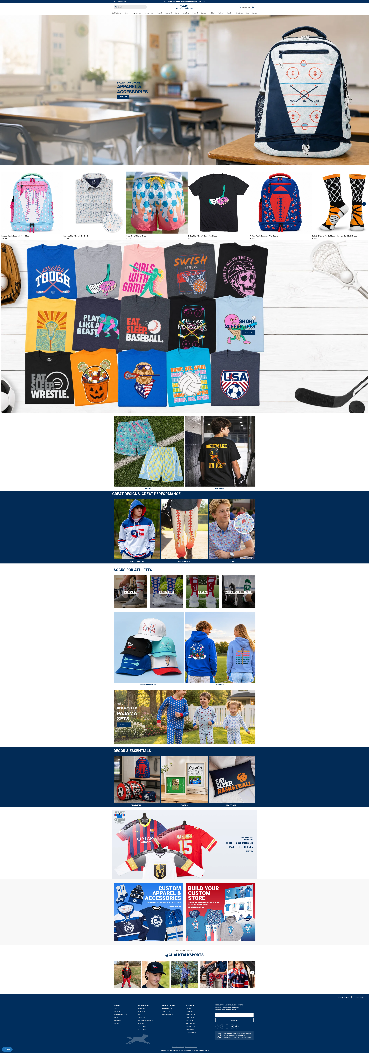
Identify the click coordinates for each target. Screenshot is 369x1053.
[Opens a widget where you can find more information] (7, 1049)
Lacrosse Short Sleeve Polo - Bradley (76, 236)
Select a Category (359, 997)
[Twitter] (227, 1026)
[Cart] (253, 7)
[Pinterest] (236, 1026)
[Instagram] (217, 1026)
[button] (127, 13)
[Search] (116, 7)
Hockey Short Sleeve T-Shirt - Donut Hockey (203, 236)
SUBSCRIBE (234, 1020)
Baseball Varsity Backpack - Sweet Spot (15, 236)
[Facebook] (222, 1026)
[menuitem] (244, 7)
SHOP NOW (123, 97)
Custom (254, 13)
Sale (247, 13)
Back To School (116, 13)
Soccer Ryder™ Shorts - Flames (136, 236)
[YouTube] (232, 1026)
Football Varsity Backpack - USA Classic (264, 236)
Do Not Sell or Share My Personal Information (184, 1047)
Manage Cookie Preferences (201, 1050)
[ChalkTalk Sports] (184, 7)
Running (229, 13)
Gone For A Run (121, 1)
